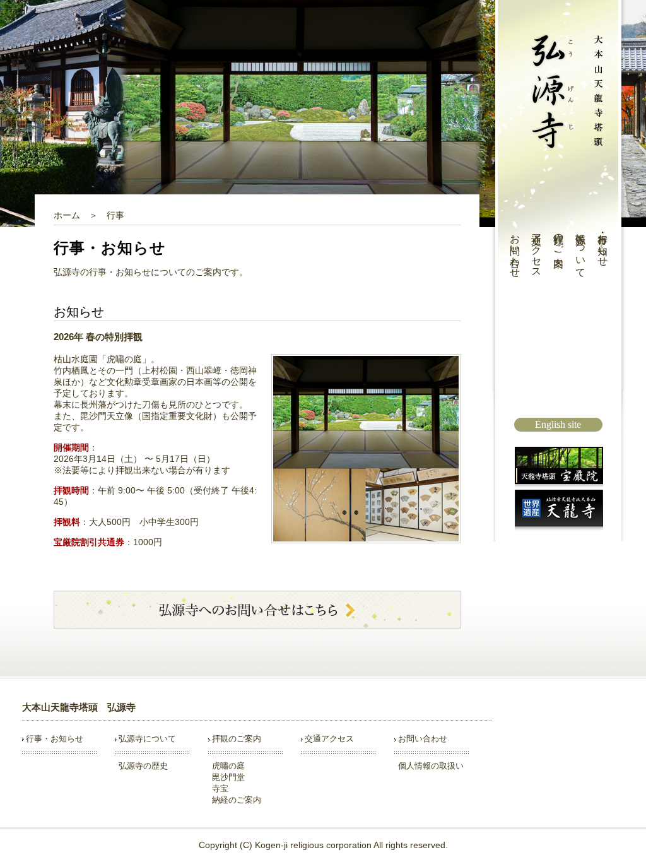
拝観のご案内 (558, 238)
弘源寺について (580, 250)
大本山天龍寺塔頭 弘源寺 (79, 707)
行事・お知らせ (602, 244)
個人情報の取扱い (431, 765)
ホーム (67, 215)
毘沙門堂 (228, 777)
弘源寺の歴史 (143, 765)
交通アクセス (536, 250)
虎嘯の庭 (228, 765)
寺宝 (220, 788)
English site (558, 424)
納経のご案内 (236, 800)
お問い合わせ (515, 250)
